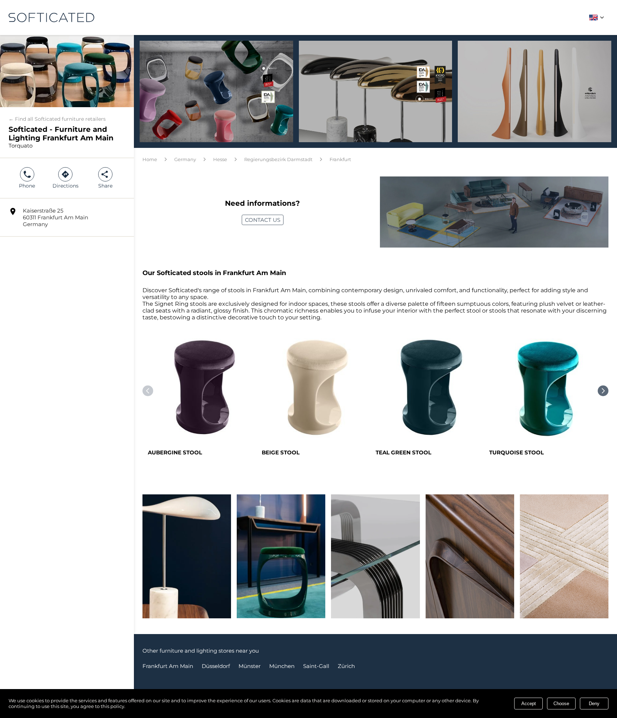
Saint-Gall (316, 666)
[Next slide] (603, 390)
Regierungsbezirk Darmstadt (278, 159)
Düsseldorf (216, 666)
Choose (561, 703)
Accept (528, 703)
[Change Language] (597, 17)
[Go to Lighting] (186, 559)
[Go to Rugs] (564, 559)
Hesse (220, 159)
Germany (185, 159)
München (282, 666)
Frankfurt (340, 159)
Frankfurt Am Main (167, 666)
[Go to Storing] (470, 559)
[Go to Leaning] (375, 559)
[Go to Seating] (281, 559)
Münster (250, 666)
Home (149, 159)
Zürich (346, 666)
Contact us (262, 219)
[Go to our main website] (51, 17)
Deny (594, 703)
